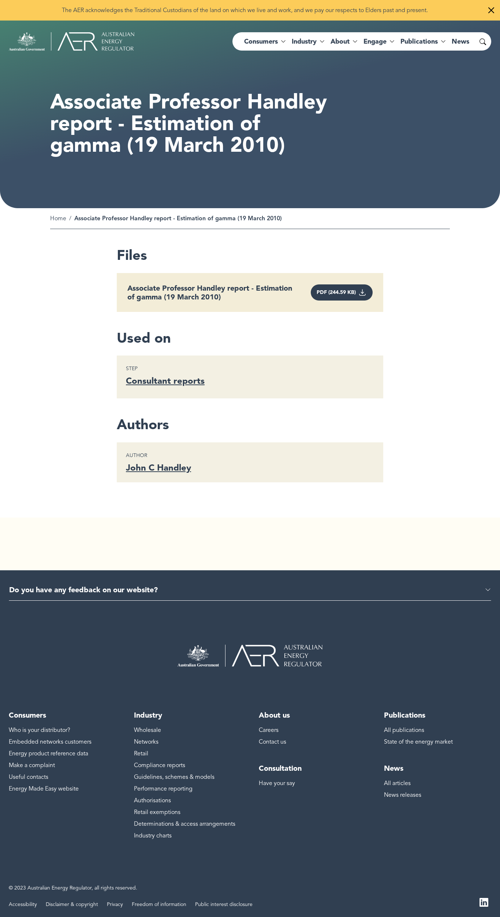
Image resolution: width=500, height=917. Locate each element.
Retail (141, 753)
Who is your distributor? (39, 730)
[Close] (491, 10)
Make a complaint (32, 765)
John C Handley (158, 467)
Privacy (115, 904)
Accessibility (23, 904)
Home (58, 218)
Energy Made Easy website (44, 788)
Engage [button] (375, 41)
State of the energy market (418, 741)
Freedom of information (159, 904)
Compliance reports (159, 765)
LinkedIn (484, 901)
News (460, 41)
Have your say (277, 783)
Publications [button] (419, 41)
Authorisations (152, 800)
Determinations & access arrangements (184, 824)
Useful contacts (28, 777)
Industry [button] (304, 41)
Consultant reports (165, 380)
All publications (404, 730)
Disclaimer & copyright (72, 904)
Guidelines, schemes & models (174, 777)
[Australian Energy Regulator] (71, 41)
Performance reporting (163, 788)
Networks (146, 741)
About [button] (340, 41)
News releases (402, 795)
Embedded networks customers (50, 741)
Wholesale (147, 730)
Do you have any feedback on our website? (83, 589)
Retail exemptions (157, 812)
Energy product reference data (48, 753)
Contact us (272, 741)
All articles (397, 783)
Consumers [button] (261, 41)
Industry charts (153, 835)
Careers (269, 730)
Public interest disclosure (224, 904)
